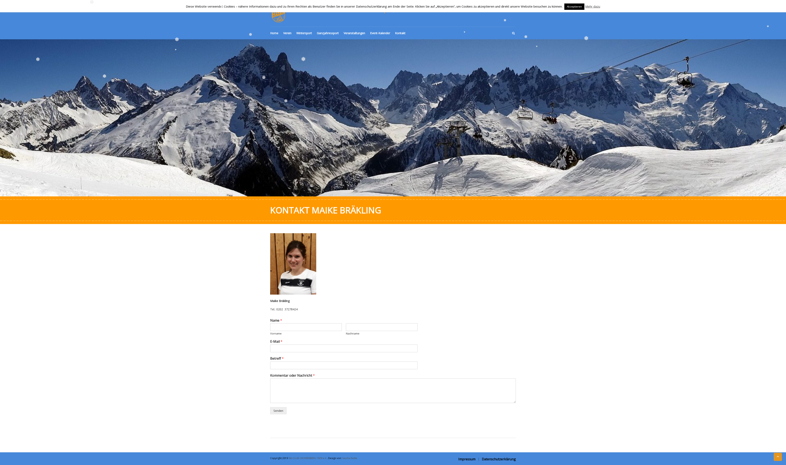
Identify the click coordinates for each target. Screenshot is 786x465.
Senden (278, 411)
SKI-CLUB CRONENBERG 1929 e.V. (308, 458)
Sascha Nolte (349, 458)
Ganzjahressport (328, 33)
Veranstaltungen (354, 33)
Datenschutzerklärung (499, 459)
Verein (287, 33)
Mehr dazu (592, 6)
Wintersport (304, 33)
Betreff (277, 358)
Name (276, 320)
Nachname (352, 333)
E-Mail (276, 341)
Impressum (466, 459)
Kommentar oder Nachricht (292, 375)
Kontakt (400, 33)
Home (274, 33)
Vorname (276, 333)
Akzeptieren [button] (574, 6)
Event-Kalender (380, 33)
